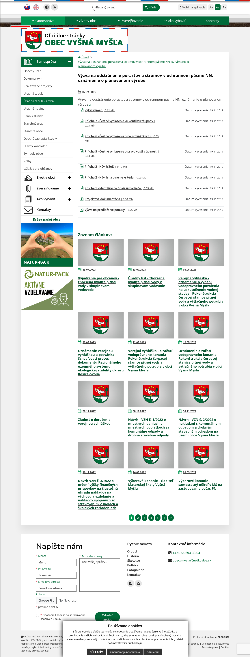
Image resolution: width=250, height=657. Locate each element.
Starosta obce (33, 131)
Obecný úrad (32, 71)
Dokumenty (32, 79)
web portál (43, 643)
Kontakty (212, 20)
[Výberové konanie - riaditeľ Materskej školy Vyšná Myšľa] (151, 455)
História (133, 556)
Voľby (27, 161)
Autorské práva (210, 647)
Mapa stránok (28, 643)
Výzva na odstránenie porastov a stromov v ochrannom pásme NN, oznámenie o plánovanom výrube (133, 64)
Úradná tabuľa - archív (39, 101)
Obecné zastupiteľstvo (39, 139)
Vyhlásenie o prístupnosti (215, 643)
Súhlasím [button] (96, 652)
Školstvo (133, 561)
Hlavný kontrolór (35, 146)
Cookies (225, 647)
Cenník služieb (33, 116)
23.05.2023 (89, 342)
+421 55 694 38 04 (186, 553)
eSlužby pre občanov (38, 169)
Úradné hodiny (34, 109)
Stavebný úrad (34, 124)
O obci (132, 551)
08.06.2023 (189, 269)
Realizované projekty (38, 86)
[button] (43, 20)
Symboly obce (33, 154)
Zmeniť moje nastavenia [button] (125, 652)
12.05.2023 (139, 342)
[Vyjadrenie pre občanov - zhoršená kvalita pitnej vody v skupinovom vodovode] (101, 252)
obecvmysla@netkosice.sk (192, 560)
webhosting (56, 643)
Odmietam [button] (152, 652)
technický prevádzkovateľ (34, 650)
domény (25, 647)
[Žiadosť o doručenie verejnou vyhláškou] (101, 394)
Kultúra (132, 565)
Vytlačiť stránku (190, 643)
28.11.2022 (89, 411)
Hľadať (153, 7)
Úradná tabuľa (34, 94)
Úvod (85, 57)
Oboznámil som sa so (62, 617)
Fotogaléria (135, 570)
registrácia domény (41, 647)
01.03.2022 (189, 472)
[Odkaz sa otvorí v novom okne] (46, 7)
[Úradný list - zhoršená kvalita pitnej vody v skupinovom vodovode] (151, 252)
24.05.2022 (139, 472)
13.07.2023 (89, 269)
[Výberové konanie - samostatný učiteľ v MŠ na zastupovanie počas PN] (201, 455)
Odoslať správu (107, 617)
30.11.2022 (139, 411)
